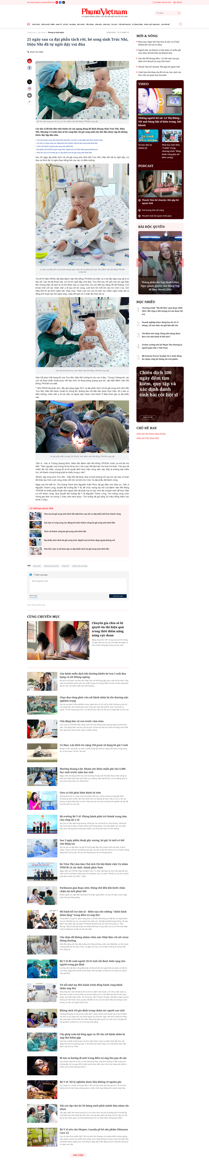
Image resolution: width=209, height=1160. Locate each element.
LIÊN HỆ (179, 2)
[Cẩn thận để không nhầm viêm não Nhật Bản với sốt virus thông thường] (42, 945)
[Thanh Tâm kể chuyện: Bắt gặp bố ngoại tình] (160, 183)
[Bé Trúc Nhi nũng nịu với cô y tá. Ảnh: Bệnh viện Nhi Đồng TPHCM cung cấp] (82, 90)
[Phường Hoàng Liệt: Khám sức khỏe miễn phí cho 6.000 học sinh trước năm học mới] (42, 776)
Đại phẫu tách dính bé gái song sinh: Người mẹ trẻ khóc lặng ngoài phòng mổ (67, 149)
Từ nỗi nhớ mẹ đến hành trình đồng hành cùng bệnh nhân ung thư (91, 986)
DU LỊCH (114, 24)
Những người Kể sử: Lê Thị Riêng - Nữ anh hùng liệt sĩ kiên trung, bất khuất (159, 121)
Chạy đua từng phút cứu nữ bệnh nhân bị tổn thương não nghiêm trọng (94, 699)
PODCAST (145, 166)
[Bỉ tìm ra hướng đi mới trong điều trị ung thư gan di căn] (42, 1065)
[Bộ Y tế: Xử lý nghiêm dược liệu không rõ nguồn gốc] (42, 1089)
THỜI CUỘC (36, 24)
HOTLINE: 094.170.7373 (162, 2)
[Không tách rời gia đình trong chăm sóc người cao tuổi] (42, 1018)
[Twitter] (29, 81)
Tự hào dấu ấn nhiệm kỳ (145, 146)
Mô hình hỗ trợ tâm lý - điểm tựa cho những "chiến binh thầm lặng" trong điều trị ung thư (93, 913)
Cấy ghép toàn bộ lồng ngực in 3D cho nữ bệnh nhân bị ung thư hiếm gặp (92, 1036)
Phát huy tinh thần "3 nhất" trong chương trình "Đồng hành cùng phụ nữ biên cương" (171, 151)
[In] (29, 95)
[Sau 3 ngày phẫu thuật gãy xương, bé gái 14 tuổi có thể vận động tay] (42, 848)
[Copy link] (29, 102)
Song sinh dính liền (51, 566)
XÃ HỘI (65, 24)
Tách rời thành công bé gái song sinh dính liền (55, 146)
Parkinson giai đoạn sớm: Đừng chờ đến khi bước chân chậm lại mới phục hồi (92, 889)
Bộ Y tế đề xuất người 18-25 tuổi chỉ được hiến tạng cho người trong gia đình (92, 962)
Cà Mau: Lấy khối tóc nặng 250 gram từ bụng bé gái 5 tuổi (94, 745)
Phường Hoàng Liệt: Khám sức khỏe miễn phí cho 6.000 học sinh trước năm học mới (93, 770)
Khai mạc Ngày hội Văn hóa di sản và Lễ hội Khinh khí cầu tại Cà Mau (158, 43)
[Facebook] (60, 2)
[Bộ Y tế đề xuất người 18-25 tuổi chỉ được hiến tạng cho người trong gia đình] (42, 968)
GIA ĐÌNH (72, 24)
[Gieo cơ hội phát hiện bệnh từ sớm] (42, 800)
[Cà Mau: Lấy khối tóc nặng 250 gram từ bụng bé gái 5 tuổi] (42, 752)
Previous (138, 263)
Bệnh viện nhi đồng (80, 566)
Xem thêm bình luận (36, 605)
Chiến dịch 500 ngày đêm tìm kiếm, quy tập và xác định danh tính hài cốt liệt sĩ (158, 384)
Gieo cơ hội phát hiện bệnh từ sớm (80, 792)
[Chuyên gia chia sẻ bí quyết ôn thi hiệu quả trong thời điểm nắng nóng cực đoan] (58, 640)
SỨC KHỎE (81, 24)
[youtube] (57, 2)
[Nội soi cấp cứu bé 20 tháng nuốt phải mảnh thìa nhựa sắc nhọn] (42, 1113)
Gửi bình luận (118, 596)
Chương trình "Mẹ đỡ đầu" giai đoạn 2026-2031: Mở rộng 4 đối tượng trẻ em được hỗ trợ (162, 311)
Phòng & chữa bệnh (56, 32)
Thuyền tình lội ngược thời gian (157, 215)
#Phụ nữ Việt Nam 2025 (147, 438)
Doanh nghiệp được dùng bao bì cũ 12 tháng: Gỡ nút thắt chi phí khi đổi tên (160, 324)
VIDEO (143, 84)
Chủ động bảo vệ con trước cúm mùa (82, 721)
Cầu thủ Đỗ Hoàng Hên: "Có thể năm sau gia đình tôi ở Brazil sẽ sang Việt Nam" (158, 60)
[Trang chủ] (29, 24)
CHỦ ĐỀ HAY (146, 428)
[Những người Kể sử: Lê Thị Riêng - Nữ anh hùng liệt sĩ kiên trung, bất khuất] (160, 101)
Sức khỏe (41, 32)
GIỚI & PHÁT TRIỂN (48, 24)
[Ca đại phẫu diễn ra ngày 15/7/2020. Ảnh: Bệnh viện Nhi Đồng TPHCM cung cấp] (82, 426)
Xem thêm (78, 1155)
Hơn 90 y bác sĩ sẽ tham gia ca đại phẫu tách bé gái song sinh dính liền (64, 152)
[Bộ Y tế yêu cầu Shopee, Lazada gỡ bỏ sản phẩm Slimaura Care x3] (42, 1137)
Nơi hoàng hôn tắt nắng (153, 210)
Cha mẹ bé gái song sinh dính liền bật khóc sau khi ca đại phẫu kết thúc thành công (69, 140)
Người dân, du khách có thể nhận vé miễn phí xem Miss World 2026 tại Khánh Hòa (159, 51)
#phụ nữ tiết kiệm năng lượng (151, 433)
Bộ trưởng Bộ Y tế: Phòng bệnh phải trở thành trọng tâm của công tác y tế (93, 818)
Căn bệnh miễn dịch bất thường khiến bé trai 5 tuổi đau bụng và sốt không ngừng (93, 675)
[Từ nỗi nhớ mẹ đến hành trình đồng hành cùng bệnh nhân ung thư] (42, 992)
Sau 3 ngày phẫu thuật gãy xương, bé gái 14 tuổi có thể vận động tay (92, 842)
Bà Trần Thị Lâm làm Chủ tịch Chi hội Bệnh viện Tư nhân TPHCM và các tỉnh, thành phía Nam (94, 865)
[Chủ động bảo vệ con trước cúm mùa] (42, 729)
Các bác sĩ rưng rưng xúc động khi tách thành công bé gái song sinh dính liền (67, 143)
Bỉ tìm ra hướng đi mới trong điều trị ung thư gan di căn (93, 1058)
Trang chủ (31, 32)
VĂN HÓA (98, 24)
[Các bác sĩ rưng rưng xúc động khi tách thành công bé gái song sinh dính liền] (36, 525)
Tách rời (66, 566)
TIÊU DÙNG (90, 24)
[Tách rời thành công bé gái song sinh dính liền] (36, 533)
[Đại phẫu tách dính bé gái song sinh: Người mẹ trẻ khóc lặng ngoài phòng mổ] (36, 542)
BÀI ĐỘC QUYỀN (151, 227)
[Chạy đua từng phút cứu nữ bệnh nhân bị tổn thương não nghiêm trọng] (42, 705)
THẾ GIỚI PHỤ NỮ (124, 24)
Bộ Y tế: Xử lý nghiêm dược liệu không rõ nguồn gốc (90, 1081)
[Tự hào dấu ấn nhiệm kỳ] (148, 135)
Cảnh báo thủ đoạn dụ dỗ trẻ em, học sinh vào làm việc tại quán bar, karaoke (159, 73)
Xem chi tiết (148, 417)
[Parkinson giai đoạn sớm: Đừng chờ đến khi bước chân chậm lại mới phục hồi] (42, 895)
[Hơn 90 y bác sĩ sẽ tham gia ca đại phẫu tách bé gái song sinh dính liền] (36, 551)
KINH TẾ (59, 24)
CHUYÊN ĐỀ (165, 24)
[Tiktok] (63, 2)
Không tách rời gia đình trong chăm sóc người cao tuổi (92, 1010)
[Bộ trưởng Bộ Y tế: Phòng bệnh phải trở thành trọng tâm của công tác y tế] (42, 824)
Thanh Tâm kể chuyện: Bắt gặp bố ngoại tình (159, 66)
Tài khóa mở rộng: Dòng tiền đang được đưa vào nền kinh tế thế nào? (161, 335)
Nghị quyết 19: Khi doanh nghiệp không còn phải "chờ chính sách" (160, 287)
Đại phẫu (37, 566)
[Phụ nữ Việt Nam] (104, 13)
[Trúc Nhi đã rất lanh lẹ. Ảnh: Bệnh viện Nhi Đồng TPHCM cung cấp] (82, 332)
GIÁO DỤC (106, 24)
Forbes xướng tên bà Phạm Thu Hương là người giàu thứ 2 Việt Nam (162, 346)
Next (181, 263)
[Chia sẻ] (29, 88)
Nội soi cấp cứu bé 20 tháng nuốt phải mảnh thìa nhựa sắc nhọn (94, 1107)
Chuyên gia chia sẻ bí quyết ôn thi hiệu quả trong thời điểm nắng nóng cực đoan (108, 629)
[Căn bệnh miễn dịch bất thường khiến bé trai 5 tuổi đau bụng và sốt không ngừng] (42, 681)
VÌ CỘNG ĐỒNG (137, 24)
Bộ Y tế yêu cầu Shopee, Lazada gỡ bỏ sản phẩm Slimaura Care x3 (94, 1131)
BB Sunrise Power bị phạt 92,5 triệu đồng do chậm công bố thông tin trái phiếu (162, 357)
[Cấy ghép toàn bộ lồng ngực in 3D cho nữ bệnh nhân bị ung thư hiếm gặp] (42, 1042)
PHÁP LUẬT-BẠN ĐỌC (152, 24)
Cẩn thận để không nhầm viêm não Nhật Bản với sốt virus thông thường (94, 939)
